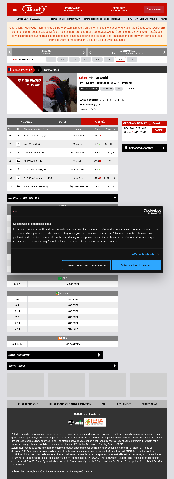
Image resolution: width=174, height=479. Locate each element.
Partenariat (149, 404)
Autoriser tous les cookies (136, 265)
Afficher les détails (143, 254)
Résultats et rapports (119, 9)
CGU (104, 404)
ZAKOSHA (29, 144)
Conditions (107, 89)
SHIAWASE (30, 161)
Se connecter (154, 9)
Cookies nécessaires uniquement (86, 265)
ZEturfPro (130, 89)
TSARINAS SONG (33, 186)
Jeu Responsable (27, 404)
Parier (159, 130)
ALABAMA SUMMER (35, 178)
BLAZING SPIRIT (33, 135)
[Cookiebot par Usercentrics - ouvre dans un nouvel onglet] (146, 211)
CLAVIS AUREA (32, 169)
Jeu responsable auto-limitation (70, 404)
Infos (118, 89)
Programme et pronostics (73, 9)
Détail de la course (88, 89)
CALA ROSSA (31, 152)
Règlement (124, 404)
